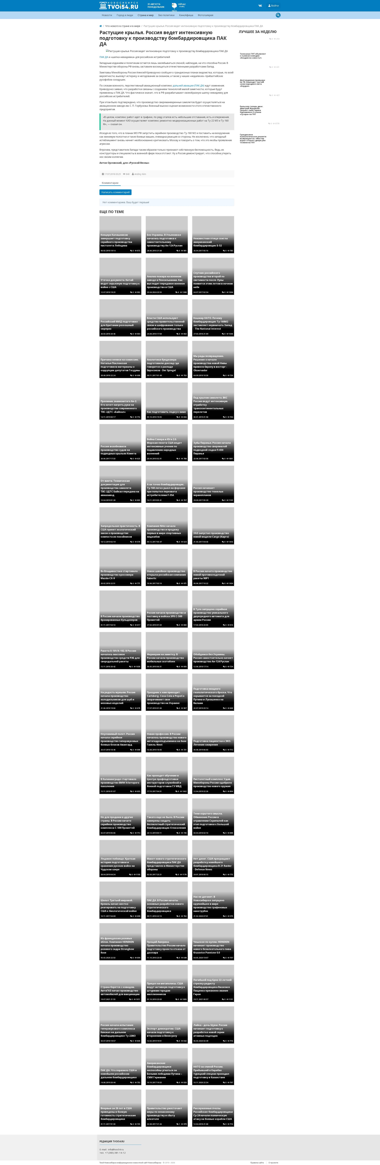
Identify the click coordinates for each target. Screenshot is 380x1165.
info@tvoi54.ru (116, 1149)
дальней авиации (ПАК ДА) (188, 85)
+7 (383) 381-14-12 (115, 1152)
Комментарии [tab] (110, 182)
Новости (107, 15)
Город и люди (125, 15)
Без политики (166, 15)
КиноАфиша (186, 15)
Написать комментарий (115, 192)
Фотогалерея (205, 15)
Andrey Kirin (140, 174)
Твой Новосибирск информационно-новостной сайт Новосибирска (130, 1162)
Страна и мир (146, 15)
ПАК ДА (103, 57)
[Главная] (100, 26)
